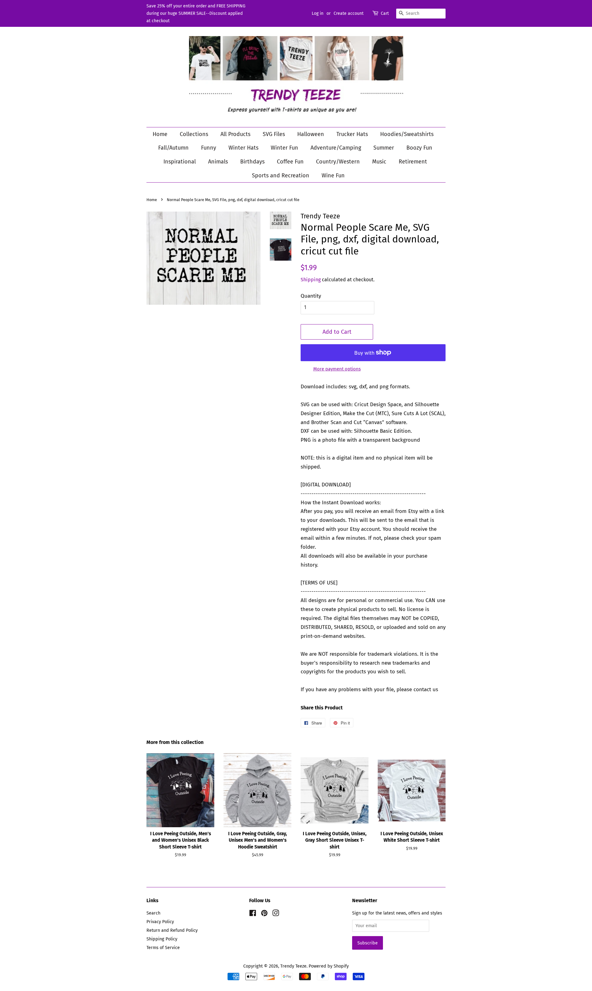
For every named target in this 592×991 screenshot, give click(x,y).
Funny (208, 147)
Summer (383, 147)
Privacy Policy (160, 921)
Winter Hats (243, 147)
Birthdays (252, 161)
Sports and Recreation (280, 175)
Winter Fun (284, 147)
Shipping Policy (161, 939)
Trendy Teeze (293, 966)
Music (379, 161)
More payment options (337, 369)
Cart (385, 13)
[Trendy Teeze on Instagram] (275, 914)
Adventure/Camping (335, 147)
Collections (194, 134)
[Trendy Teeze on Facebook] (252, 914)
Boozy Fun (419, 147)
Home (160, 134)
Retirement (413, 161)
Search (153, 913)
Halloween (310, 134)
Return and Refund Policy (172, 930)
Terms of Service (163, 947)
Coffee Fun (290, 161)
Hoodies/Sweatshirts (407, 134)
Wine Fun (333, 175)
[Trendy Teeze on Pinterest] (264, 914)
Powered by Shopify (329, 966)
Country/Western (338, 161)
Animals (218, 161)
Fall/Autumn (173, 147)
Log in (317, 13)
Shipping (311, 280)
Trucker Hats (352, 134)
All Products (235, 134)
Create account (349, 13)
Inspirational (179, 161)
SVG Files (274, 134)
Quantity (311, 296)
